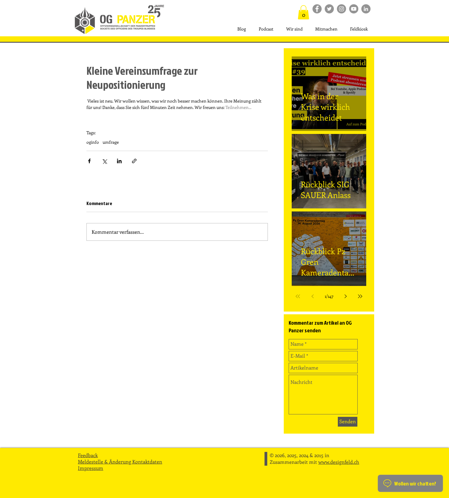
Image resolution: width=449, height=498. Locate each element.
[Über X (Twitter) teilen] (104, 161)
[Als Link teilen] (134, 161)
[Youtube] (353, 8)
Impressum (90, 468)
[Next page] (345, 296)
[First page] (297, 296)
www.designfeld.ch (338, 462)
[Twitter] (329, 8)
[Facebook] (317, 8)
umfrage (111, 142)
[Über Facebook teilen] (89, 161)
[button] (303, 12)
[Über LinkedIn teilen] (119, 161)
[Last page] (360, 296)
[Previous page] (312, 296)
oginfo (92, 142)
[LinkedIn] (366, 8)
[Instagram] (341, 8)
